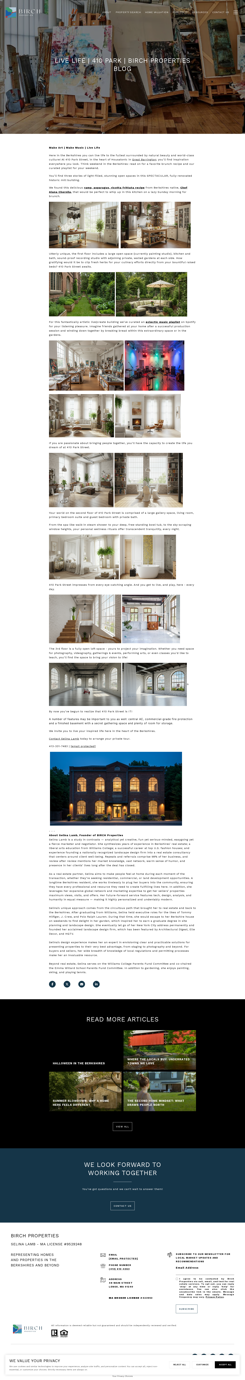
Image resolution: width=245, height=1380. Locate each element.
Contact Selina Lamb (64, 738)
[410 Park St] (116, 788)
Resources (200, 12)
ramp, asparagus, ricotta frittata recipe (114, 187)
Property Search (128, 12)
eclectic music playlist (163, 322)
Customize (202, 1364)
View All (122, 1126)
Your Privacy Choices (122, 1376)
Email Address (187, 1267)
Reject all (179, 1364)
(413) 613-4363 (119, 1269)
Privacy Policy (215, 1297)
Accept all (225, 1364)
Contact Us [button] (123, 1206)
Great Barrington (144, 159)
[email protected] (83, 746)
